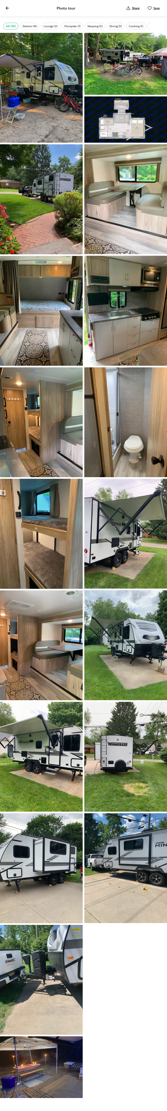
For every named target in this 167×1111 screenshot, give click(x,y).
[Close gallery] (7, 8)
